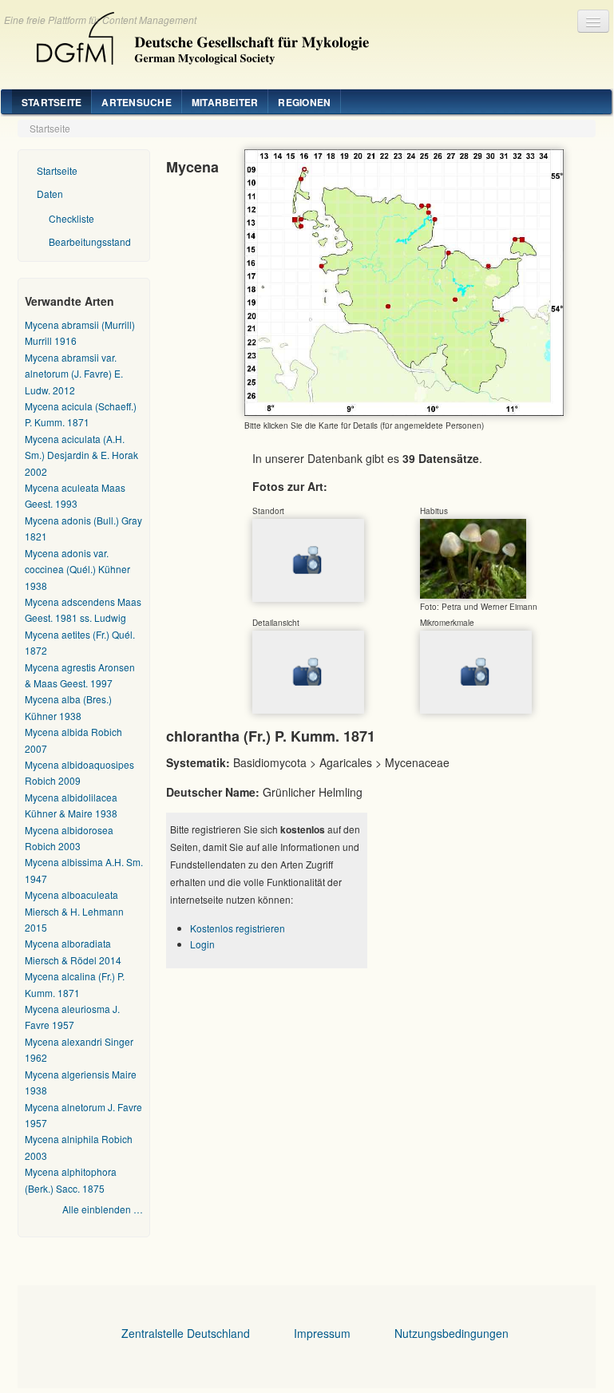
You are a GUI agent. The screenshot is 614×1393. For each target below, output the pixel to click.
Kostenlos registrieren (237, 928)
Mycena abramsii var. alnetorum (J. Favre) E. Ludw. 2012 (74, 373)
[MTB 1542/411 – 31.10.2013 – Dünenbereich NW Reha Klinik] (473, 557)
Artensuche (136, 102)
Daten (50, 193)
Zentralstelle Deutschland (185, 1333)
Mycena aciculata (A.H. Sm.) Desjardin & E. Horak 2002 (81, 455)
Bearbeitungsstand (90, 241)
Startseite (51, 102)
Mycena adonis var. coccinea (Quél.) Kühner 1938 (77, 569)
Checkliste (71, 218)
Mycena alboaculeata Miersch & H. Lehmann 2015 (74, 911)
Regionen (304, 102)
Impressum (322, 1333)
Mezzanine (196, 34)
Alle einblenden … (102, 1209)
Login (202, 944)
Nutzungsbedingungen (451, 1333)
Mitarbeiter (225, 102)
